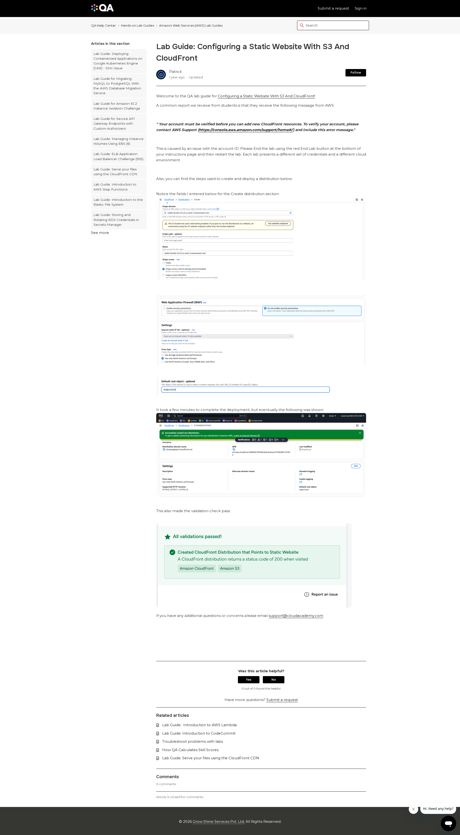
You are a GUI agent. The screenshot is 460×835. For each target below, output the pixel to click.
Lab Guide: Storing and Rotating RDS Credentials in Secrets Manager (116, 219)
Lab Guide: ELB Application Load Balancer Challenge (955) (118, 156)
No (273, 679)
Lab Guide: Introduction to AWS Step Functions (114, 186)
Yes (248, 679)
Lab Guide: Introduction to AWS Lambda (199, 725)
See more (100, 232)
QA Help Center (103, 25)
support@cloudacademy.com (296, 615)
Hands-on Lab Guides (137, 25)
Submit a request (333, 8)
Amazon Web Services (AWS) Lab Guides (191, 25)
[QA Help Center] (102, 8)
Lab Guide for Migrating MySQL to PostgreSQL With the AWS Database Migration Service (117, 86)
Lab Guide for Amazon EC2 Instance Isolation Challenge (116, 106)
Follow (356, 72)
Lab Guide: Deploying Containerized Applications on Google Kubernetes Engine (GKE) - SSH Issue (117, 61)
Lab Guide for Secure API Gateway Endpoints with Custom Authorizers (114, 123)
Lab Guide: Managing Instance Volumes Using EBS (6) (118, 141)
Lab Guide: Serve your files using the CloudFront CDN (115, 171)
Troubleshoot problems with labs (192, 741)
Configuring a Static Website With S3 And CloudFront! (266, 96)
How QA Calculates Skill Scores (190, 750)
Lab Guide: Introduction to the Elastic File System (118, 202)
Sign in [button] (361, 8)
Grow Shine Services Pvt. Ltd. (219, 821)
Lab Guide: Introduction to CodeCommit (199, 733)
